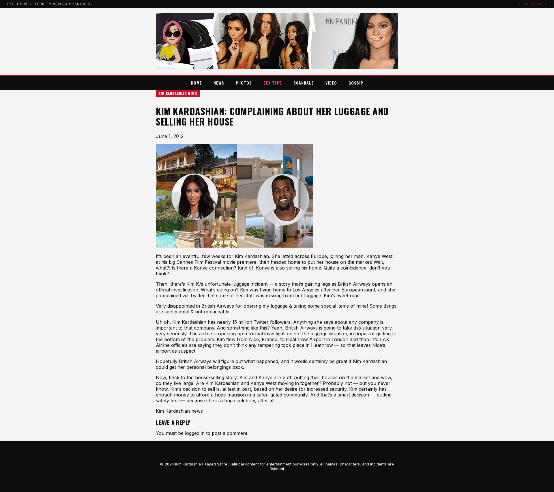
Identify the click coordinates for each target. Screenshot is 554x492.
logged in (195, 433)
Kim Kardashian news (178, 93)
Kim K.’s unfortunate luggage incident (226, 284)
